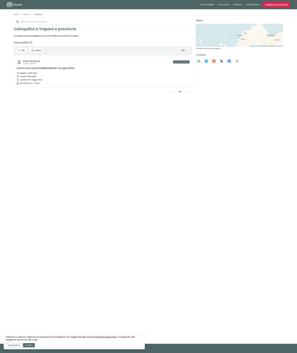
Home (16, 14)
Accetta (29, 345)
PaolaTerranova (31, 61)
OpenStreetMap (263, 46)
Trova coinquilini (207, 4)
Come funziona (252, 4)
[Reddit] (214, 61)
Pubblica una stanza (276, 4)
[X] (221, 61)
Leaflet (253, 46)
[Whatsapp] (199, 61)
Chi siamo (237, 4)
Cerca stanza (224, 4)
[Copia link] (237, 61)
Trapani (26, 14)
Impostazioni (14, 345)
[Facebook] (229, 61)
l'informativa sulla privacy (105, 337)
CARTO (280, 46)
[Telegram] (206, 61)
